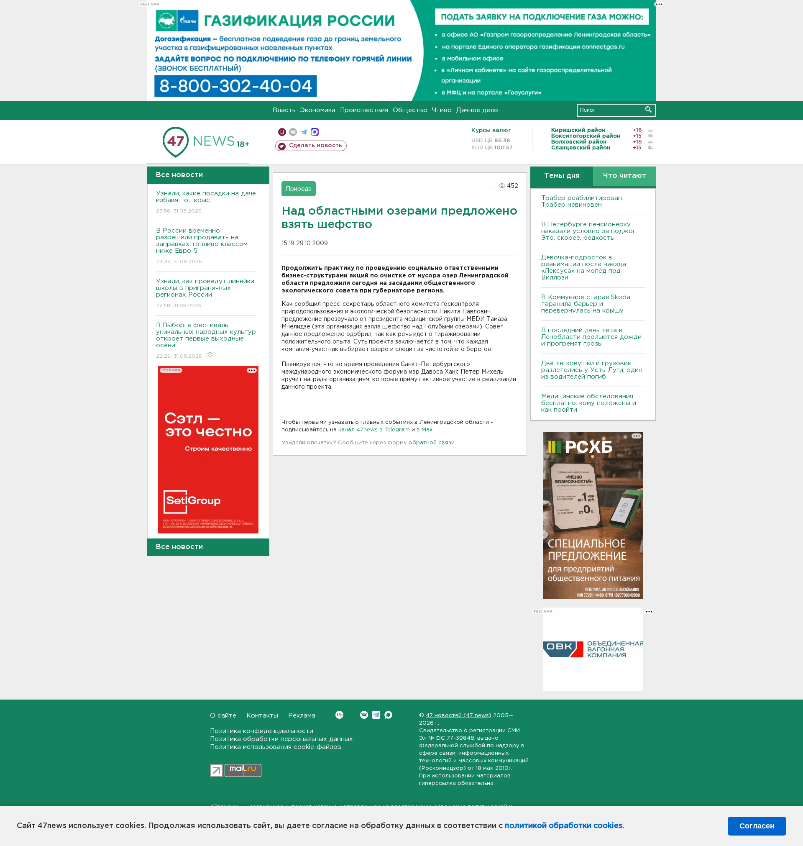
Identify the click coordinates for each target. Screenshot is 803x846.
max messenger (315, 132)
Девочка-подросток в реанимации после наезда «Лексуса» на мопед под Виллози (583, 267)
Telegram (376, 715)
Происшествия (364, 110)
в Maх (424, 430)
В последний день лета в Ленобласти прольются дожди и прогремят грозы (591, 337)
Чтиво (442, 110)
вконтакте (293, 132)
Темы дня (562, 176)
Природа (299, 189)
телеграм (304, 132)
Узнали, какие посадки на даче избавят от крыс (206, 202)
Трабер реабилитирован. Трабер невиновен (582, 201)
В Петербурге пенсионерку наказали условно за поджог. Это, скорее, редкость (589, 231)
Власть (284, 110)
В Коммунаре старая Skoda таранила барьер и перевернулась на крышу (585, 304)
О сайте (223, 715)
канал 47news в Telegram (374, 430)
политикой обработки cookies (563, 826)
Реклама (301, 715)
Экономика (317, 110)
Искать (648, 109)
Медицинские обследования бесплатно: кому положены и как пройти (588, 403)
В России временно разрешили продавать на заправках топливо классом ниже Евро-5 (202, 246)
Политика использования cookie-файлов (275, 747)
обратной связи (432, 443)
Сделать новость (315, 145)
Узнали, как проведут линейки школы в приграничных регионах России (205, 293)
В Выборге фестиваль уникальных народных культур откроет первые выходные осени (206, 341)
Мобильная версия (282, 132)
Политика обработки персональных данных (281, 739)
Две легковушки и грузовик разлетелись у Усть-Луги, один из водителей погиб (591, 370)
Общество (410, 110)
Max (388, 715)
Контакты (262, 715)
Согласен (757, 826)
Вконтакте (364, 715)
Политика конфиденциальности (261, 731)
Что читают (624, 176)
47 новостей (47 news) (458, 715)
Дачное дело (477, 110)
